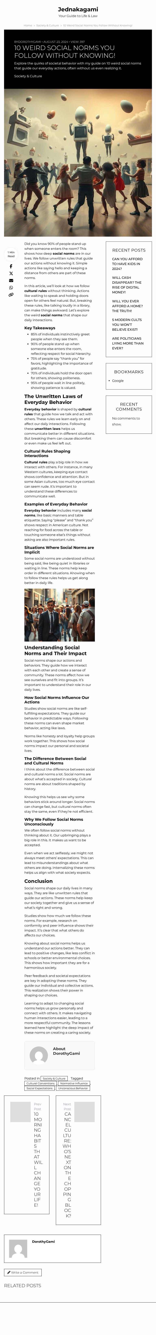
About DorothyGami (66, 1051)
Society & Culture (28, 76)
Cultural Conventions (40, 1083)
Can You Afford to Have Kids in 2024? (127, 264)
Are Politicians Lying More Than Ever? (128, 343)
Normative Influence (74, 1083)
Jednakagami (78, 9)
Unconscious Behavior (73, 1088)
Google (118, 381)
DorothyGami (29, 42)
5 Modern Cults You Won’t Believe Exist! (127, 325)
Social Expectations (39, 1088)
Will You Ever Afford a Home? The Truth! (127, 306)
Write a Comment (24, 1272)
